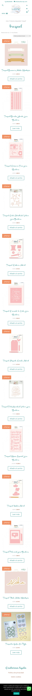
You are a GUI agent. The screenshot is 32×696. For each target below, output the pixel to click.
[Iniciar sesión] (27, 5)
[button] (3, 11)
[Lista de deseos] (27, 8)
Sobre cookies (16, 677)
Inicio (7, 21)
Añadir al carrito (16, 79)
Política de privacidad (16, 673)
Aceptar (16, 693)
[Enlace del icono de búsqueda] (3, 5)
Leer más (16, 128)
